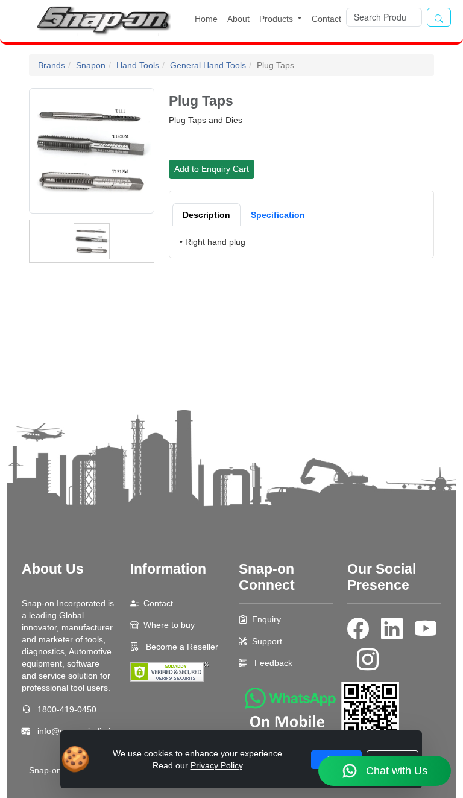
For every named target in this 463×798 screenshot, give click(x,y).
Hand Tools (137, 65)
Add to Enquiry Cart (211, 169)
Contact (326, 19)
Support (267, 641)
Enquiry (266, 619)
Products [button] (277, 19)
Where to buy (169, 625)
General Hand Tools (208, 65)
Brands (51, 65)
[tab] (206, 214)
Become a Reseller (180, 646)
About (238, 19)
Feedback (273, 663)
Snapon (91, 65)
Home (206, 19)
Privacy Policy (216, 765)
